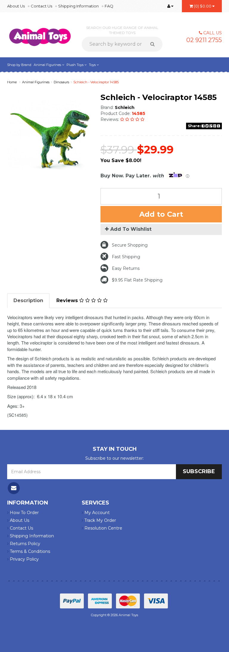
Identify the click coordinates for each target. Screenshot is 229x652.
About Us (16, 6)
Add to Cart (161, 214)
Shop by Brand (19, 65)
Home (12, 82)
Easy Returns (126, 268)
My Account (96, 512)
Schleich (124, 107)
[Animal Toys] (40, 33)
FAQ (109, 6)
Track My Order (99, 520)
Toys (93, 65)
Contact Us (41, 6)
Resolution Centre (102, 528)
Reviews (67, 300)
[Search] (155, 44)
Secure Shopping (130, 245)
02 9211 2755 (204, 40)
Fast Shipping (126, 256)
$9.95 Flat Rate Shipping (137, 280)
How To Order (24, 512)
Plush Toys (75, 65)
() (202, 6)
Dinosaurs (61, 82)
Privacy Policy (24, 559)
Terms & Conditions (29, 551)
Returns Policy (24, 543)
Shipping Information (78, 6)
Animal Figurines (48, 65)
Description (28, 300)
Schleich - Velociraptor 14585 (96, 82)
